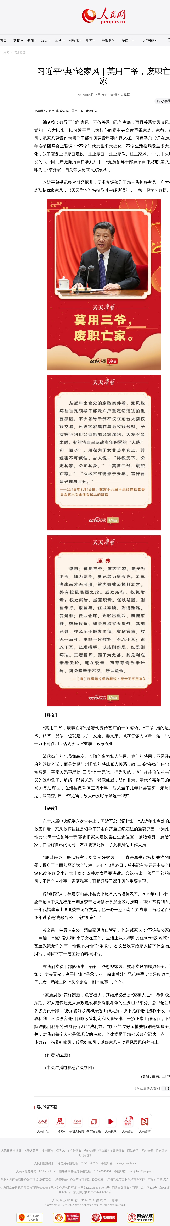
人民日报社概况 (11, 1150)
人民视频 (111, 1131)
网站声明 (133, 1150)
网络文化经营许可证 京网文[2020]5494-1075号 (80, 1187)
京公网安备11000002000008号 (92, 1192)
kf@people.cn (47, 1171)
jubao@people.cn (125, 1163)
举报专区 (108, 40)
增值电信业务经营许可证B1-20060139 (79, 1179)
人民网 (5, 52)
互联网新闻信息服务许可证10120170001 (26, 1179)
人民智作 (145, 1131)
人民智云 (128, 1131)
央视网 (125, 95)
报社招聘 (47, 1150)
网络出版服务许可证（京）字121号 (134, 1187)
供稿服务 (104, 1150)
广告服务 (75, 1150)
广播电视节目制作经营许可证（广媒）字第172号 (138, 1179)
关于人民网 (31, 1150)
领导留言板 (93, 1131)
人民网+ (60, 1131)
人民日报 (43, 1131)
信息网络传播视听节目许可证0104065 (24, 1187)
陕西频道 (20, 52)
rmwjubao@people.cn (141, 1171)
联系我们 (85, 1155)
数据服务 (118, 1150)
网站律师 (147, 1150)
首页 (3, 40)
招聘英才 (61, 1150)
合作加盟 (90, 1150)
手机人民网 (76, 1131)
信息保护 (161, 1150)
